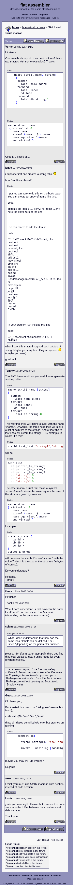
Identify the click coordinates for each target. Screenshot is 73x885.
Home (25, 14)
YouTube (62, 884)
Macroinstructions (33, 27)
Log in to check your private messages (31, 18)
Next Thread (57, 840)
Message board (35, 879)
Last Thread (43, 840)
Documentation (41, 875)
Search (33, 14)
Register (44, 14)
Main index (14, 875)
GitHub (53, 884)
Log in (56, 18)
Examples (56, 875)
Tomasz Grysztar (33, 884)
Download (27, 875)
